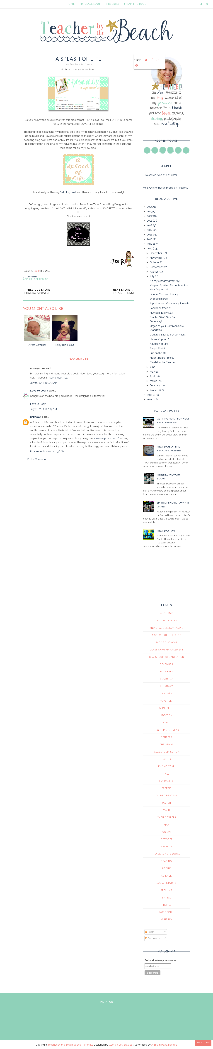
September (156, 267)
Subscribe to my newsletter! (161, 960)
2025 (150, 206)
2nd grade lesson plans (166, 628)
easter (166, 759)
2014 (150, 243)
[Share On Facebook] (151, 60)
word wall (166, 912)
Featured (166, 679)
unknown (35, 416)
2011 (150, 399)
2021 (150, 220)
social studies (167, 883)
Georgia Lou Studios (120, 1044)
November (156, 257)
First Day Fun (166, 530)
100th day (166, 613)
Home (70, 3)
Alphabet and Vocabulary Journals (169, 303)
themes (166, 905)
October (155, 262)
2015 (150, 239)
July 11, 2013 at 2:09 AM (43, 409)
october (167, 839)
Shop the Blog (135, 3)
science (166, 876)
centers (166, 737)
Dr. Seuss (166, 671)
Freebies (113, 3)
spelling (166, 890)
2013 (150, 248)
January (154, 390)
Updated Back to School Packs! (168, 334)
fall (166, 774)
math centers (166, 817)
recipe (166, 868)
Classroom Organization (166, 657)
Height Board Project (162, 357)
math (166, 810)
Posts (150, 931)
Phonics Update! (159, 339)
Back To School (166, 642)
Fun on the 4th (158, 353)
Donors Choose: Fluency (164, 294)
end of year (166, 766)
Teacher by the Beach (60, 1044)
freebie (167, 788)
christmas (167, 744)
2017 (150, 229)
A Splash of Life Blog (35, 279)
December (156, 253)
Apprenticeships (58, 377)
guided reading (166, 795)
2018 (150, 225)
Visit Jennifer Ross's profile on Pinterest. (165, 187)
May (152, 371)
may (166, 825)
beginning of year (166, 730)
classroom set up (166, 752)
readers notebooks (166, 854)
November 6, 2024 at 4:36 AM (47, 451)
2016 (150, 234)
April (153, 376)
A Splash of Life (159, 343)
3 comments (30, 276)
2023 (150, 211)
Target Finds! (157, 348)
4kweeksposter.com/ (106, 438)
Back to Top (203, 1043)
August (154, 271)
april (166, 722)
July (152, 276)
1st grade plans (166, 620)
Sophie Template (83, 1044)
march (166, 803)
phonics (166, 846)
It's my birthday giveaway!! (165, 280)
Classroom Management (166, 649)
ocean (166, 832)
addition (166, 715)
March (154, 380)
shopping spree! (159, 298)
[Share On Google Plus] (157, 60)
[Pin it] (136, 65)
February (155, 385)
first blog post (68, 192)
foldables (166, 781)
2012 (150, 394)
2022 (150, 216)
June (153, 367)
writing (166, 919)
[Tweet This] (145, 60)
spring (166, 897)
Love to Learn (39, 390)
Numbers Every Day (161, 312)
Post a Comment (37, 459)
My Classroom (91, 3)
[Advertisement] (78, 490)
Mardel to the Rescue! (162, 362)
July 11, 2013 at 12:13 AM (43, 382)
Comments (154, 938)
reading (166, 861)
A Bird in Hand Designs (164, 1044)
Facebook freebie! (160, 308)
